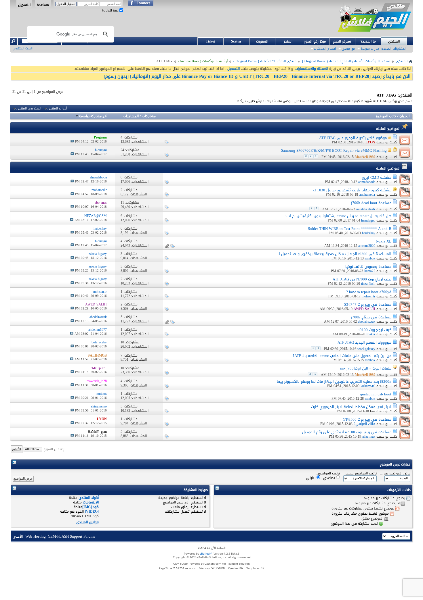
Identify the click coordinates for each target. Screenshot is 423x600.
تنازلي (311, 477)
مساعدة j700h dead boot (371, 202)
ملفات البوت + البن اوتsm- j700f (365, 368)
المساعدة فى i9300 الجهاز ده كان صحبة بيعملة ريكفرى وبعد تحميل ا (335, 253)
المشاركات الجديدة (393, 49)
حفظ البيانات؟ (110, 10)
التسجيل (24, 4)
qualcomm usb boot (375, 394)
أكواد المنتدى (89, 498)
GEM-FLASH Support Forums (71, 536)
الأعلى (16, 449)
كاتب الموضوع (386, 116)
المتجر (288, 41)
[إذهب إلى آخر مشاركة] (72, 142)
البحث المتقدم (23, 48)
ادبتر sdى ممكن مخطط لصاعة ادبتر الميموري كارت (351, 406)
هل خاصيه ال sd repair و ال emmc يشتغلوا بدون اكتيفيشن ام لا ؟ (338, 216)
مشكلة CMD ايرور (376, 177)
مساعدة (43, 4)
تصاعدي (329, 477)
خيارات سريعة (370, 49)
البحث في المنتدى (28, 108)
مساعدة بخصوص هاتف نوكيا (368, 266)
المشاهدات (131, 116)
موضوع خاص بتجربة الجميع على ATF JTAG (353, 137)
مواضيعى (348, 49)
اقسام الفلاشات (325, 49)
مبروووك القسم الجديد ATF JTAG (364, 342)
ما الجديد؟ (368, 41)
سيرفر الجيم (342, 41)
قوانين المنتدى (87, 522)
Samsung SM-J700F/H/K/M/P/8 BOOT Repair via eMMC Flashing (334, 150)
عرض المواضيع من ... (395, 473)
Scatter (236, 41)
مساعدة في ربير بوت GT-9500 (367, 419)
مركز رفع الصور (315, 41)
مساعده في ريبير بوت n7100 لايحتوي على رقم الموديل (346, 432)
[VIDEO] (92, 511)
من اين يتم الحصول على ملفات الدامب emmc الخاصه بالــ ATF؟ (342, 355)
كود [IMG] (90, 507)
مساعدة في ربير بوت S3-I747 (367, 304)
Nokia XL (383, 241)
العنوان (404, 116)
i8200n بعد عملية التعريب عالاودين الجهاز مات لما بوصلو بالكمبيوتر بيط (334, 381)
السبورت (262, 41)
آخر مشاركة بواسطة (93, 116)
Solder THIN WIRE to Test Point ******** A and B (349, 228)
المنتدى (394, 41)
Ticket (210, 41)
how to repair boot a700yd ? (368, 291)
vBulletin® (206, 553)
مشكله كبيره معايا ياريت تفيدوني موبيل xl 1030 (352, 190)
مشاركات (149, 116)
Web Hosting (35, 536)
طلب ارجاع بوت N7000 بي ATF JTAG (362, 279)
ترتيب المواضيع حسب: (361, 473)
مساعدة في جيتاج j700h (371, 317)
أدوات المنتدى (57, 108)
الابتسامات (91, 502)
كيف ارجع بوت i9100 (375, 329)
